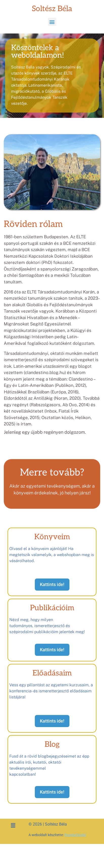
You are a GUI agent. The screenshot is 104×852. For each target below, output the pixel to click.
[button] (52, 22)
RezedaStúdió (75, 835)
